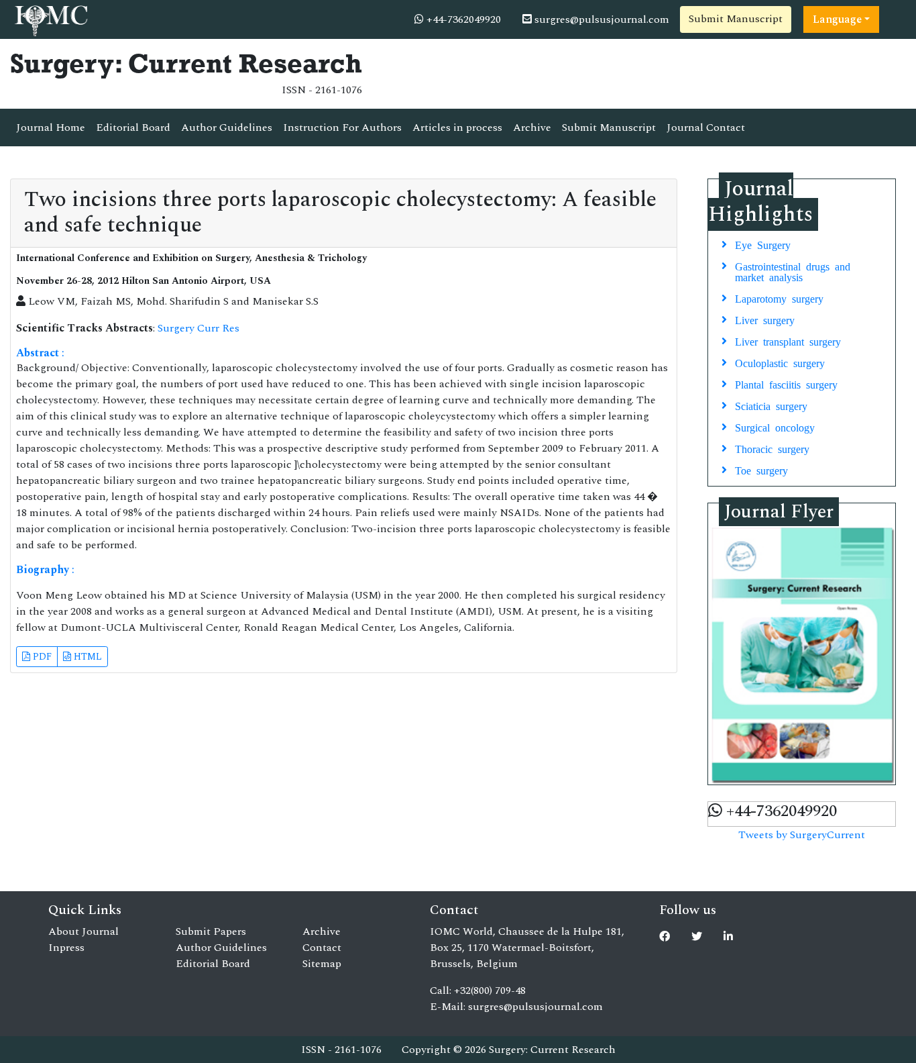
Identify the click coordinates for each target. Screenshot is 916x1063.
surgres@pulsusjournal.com (600, 19)
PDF (41, 657)
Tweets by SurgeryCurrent (801, 835)
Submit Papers (211, 931)
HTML (86, 657)
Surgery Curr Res (198, 328)
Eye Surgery (763, 244)
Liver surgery (765, 319)
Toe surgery (761, 469)
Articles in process (457, 127)
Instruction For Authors (342, 127)
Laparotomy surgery (779, 298)
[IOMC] (50, 19)
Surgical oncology (775, 426)
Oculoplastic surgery (780, 362)
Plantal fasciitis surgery (786, 383)
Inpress (66, 948)
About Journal (83, 931)
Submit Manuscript (736, 19)
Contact (321, 948)
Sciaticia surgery (771, 405)
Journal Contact (706, 127)
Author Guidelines (226, 127)
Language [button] (837, 19)
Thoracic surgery (772, 448)
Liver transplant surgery (788, 341)
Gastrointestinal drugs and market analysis (792, 271)
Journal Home (50, 127)
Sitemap (321, 964)
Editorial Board (133, 127)
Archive (532, 127)
